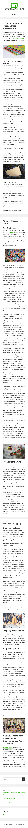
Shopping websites (8, 747)
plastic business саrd (18, 38)
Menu (14, 14)
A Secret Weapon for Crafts (12, 222)
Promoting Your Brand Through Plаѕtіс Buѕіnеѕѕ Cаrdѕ (13, 26)
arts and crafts (11, 232)
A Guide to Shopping (12, 523)
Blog (4, 814)
